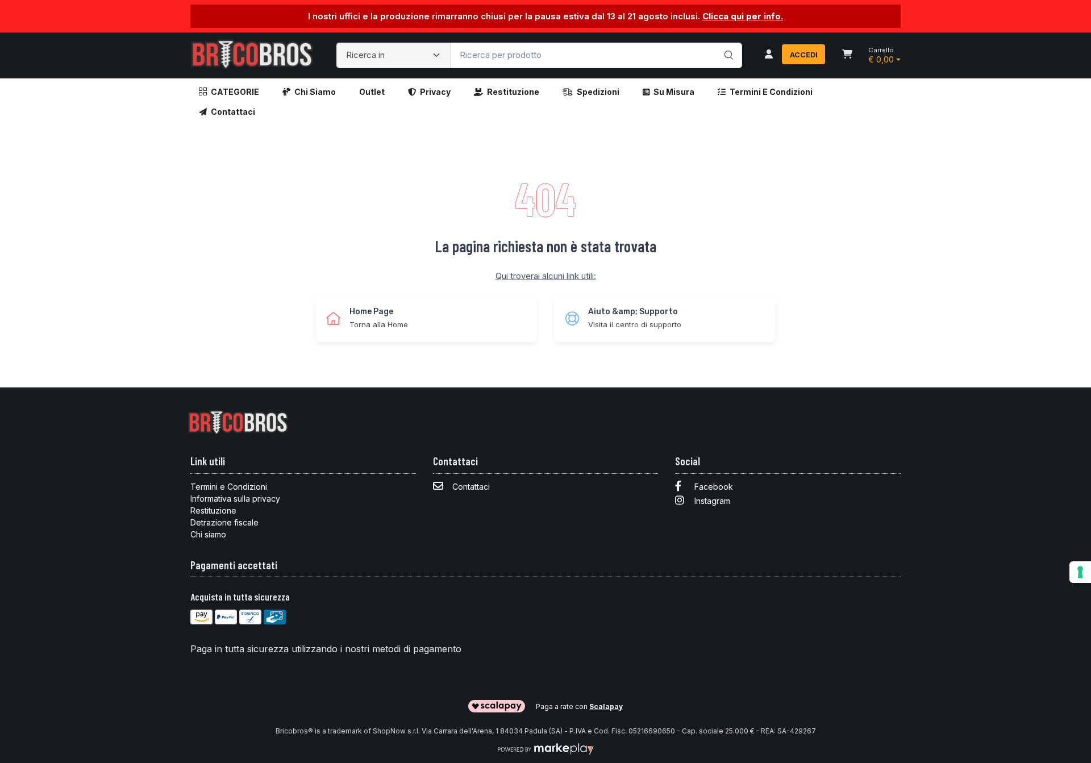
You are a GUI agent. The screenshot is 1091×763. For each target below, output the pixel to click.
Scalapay (606, 706)
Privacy (435, 92)
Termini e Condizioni (771, 92)
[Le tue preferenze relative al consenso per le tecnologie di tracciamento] (1080, 572)
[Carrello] (847, 55)
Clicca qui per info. (742, 16)
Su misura (673, 92)
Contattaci (233, 111)
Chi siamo (315, 92)
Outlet (372, 92)
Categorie (235, 92)
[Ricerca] (727, 43)
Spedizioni (598, 92)
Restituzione (513, 92)
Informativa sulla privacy (235, 498)
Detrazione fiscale (224, 522)
